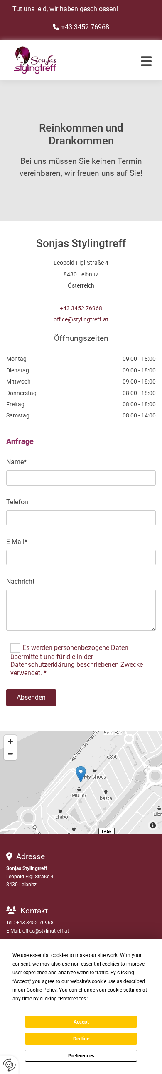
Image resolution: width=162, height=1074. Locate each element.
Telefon (17, 502)
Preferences (81, 1056)
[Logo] (62, 60)
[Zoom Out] (10, 754)
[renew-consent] (9, 1064)
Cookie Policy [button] (41, 990)
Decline (81, 1039)
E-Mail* (16, 542)
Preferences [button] (73, 999)
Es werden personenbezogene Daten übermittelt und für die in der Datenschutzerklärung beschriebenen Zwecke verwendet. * (76, 660)
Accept (81, 1022)
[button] (137, 61)
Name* (16, 462)
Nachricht (20, 581)
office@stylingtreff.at (81, 319)
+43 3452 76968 (81, 308)
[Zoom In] (10, 741)
